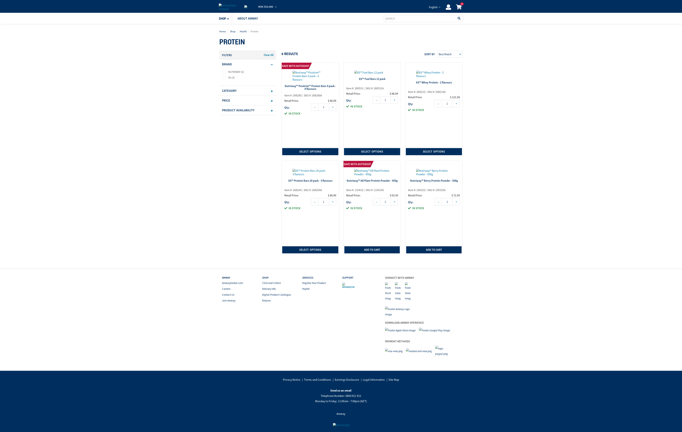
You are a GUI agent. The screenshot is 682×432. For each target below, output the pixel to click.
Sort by (429, 54)
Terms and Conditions (317, 379)
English (433, 7)
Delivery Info (269, 288)
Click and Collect (271, 283)
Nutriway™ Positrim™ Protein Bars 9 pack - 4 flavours (310, 88)
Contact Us (228, 294)
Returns (266, 300)
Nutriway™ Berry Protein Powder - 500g (434, 180)
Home (222, 31)
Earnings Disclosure (347, 379)
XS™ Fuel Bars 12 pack (372, 79)
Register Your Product (314, 283)
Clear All (269, 55)
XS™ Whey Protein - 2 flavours (434, 82)
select (310, 151)
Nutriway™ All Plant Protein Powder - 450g (372, 180)
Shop (233, 31)
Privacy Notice (292, 379)
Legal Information (374, 379)
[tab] (247, 64)
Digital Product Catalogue (276, 294)
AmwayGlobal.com (232, 283)
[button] (225, 18)
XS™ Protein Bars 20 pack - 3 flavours (310, 180)
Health (243, 31)
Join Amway (229, 300)
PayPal (306, 288)
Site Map (394, 379)
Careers (226, 288)
